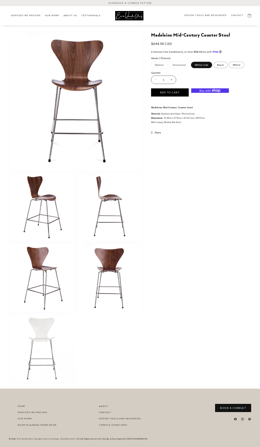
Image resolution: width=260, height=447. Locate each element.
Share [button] (158, 132)
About (103, 406)
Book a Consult (233, 407)
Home (21, 406)
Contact (105, 412)
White (237, 64)
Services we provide (32, 412)
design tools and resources (120, 418)
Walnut (161, 65)
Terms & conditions (113, 425)
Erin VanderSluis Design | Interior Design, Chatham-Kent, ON (48, 439)
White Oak (201, 64)
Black (220, 64)
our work (25, 418)
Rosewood (181, 65)
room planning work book (37, 425)
